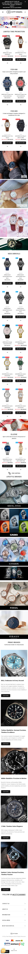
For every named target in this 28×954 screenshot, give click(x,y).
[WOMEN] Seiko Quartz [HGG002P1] (20, 407)
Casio (20, 134)
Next (25, 42)
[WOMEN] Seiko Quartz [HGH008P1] (20, 343)
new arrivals (14, 254)
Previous (2, 42)
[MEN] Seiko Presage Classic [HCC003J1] (7, 343)
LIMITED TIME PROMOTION (14, 32)
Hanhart (7, 273)
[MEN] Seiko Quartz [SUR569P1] (7, 53)
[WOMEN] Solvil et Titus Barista (20, 53)
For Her (14, 111)
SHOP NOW (5, 695)
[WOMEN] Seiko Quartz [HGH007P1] (7, 375)
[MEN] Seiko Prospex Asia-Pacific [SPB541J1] (21, 95)
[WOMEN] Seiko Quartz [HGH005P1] (7, 407)
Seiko (7, 51)
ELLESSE (14, 434)
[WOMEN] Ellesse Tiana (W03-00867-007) (7, 460)
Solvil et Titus (21, 51)
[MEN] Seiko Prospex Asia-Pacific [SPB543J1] (7, 95)
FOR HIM (14, 69)
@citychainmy (19, 895)
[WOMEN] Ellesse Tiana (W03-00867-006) (21, 460)
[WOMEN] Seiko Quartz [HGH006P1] (20, 375)
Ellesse (7, 458)
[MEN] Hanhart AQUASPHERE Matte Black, (7, 276)
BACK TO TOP (14, 950)
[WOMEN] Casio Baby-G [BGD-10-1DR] (20, 137)
